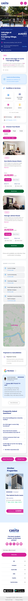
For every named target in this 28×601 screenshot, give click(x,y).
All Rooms (6, 131)
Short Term (16, 179)
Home (2, 29)
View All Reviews (14, 402)
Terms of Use (8, 600)
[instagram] (10, 544)
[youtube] (21, 544)
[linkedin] (17, 544)
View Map (24, 46)
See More (10, 363)
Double (6, 134)
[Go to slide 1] (10, 25)
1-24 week (7, 179)
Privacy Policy (19, 600)
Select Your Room (8, 459)
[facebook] (7, 544)
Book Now (14, 191)
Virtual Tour (21, 459)
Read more (6, 167)
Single (14, 131)
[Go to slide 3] (13, 25)
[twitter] (14, 544)
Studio (21, 131)
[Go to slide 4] (14, 25)
